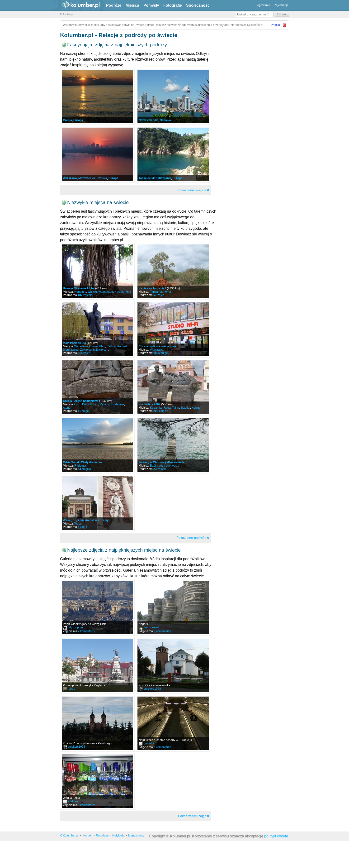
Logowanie (263, 5)
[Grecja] (97, 96)
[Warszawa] (97, 154)
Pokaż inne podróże (191, 538)
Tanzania (156, 291)
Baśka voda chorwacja (164, 465)
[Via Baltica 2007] (173, 387)
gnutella (149, 743)
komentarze (162, 747)
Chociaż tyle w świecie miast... (159, 346)
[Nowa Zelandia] (173, 96)
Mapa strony (136, 835)
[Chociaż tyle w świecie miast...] (173, 329)
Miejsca (132, 5)
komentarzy (86, 631)
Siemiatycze (71, 349)
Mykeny (104, 404)
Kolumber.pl (66, 14)
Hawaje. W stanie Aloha (78, 288)
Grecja (67, 120)
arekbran (74, 801)
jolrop (71, 688)
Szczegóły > (255, 25)
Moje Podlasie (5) (74, 343)
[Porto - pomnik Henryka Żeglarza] (97, 665)
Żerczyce (86, 349)
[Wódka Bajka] (97, 781)
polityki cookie (276, 836)
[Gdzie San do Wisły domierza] (97, 445)
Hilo (128, 291)
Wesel (78, 523)
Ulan (102, 346)
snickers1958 (152, 688)
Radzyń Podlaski (117, 346)
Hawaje (119, 291)
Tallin (175, 407)
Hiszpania (164, 178)
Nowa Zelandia (148, 120)
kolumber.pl (77, 5)
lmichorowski (152, 627)
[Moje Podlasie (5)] (97, 329)
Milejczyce (100, 349)
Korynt (94, 404)
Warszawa (70, 178)
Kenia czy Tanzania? (152, 288)
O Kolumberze (69, 835)
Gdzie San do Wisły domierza (82, 462)
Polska (102, 178)
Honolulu (80, 291)
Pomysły (151, 5)
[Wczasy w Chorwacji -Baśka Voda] (173, 445)
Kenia (167, 291)
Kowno (196, 407)
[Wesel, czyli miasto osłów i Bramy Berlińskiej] (97, 503)
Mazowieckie (87, 178)
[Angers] (173, 607)
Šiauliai (185, 407)
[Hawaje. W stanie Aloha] (97, 271)
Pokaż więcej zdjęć (192, 816)
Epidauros (117, 404)
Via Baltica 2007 (149, 404)
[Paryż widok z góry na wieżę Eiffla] (97, 607)
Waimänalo (105, 291)
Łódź (77, 404)
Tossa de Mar (147, 178)
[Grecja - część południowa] (97, 387)
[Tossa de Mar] (173, 154)
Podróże (113, 5)
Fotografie (172, 5)
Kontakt (87, 835)
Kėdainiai (156, 407)
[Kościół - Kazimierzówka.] (173, 665)
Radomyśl (80, 465)
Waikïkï (92, 291)
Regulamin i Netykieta (110, 835)
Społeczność (198, 5)
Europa (78, 120)
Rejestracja (281, 5)
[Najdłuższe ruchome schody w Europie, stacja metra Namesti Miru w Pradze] (173, 723)
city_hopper (75, 627)
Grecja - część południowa (80, 401)
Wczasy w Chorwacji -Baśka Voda (161, 462)
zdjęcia (85, 295)
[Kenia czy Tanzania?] (173, 271)
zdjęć (158, 295)
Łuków (93, 346)
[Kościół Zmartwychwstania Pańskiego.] (97, 723)
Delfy (85, 404)
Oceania (165, 120)
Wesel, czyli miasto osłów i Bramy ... (87, 520)
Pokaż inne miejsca (191, 190)
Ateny (66, 407)
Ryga (167, 407)
